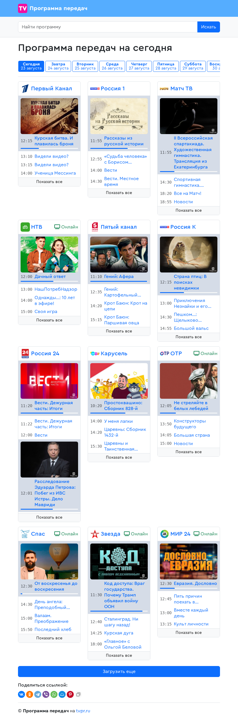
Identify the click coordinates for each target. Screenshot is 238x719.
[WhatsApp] (54, 694)
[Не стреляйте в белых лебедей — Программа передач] (188, 380)
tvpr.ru (83, 711)
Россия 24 (45, 353)
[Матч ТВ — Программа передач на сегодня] (164, 88)
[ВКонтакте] (21, 694)
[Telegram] (37, 694)
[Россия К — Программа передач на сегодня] (164, 227)
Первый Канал (51, 89)
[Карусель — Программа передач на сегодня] (95, 353)
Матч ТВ (181, 89)
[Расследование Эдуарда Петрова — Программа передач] (49, 459)
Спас (38, 534)
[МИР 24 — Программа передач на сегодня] (164, 534)
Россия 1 (113, 89)
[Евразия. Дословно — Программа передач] (188, 561)
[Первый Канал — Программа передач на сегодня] (25, 88)
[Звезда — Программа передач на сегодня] (95, 534)
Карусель (114, 353)
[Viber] (45, 694)
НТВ (36, 227)
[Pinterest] (70, 694)
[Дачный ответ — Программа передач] (49, 254)
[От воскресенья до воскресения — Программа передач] (49, 561)
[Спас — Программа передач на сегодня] (25, 534)
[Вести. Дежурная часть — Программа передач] (49, 380)
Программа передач (58, 8)
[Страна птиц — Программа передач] (188, 254)
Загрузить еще (119, 671)
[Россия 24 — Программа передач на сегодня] (25, 353)
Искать (208, 27)
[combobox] (108, 26)
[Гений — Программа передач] (119, 254)
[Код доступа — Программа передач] (119, 561)
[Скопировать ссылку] (78, 694)
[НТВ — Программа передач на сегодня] (25, 227)
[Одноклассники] (29, 694)
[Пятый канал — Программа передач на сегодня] (95, 227)
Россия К (183, 227)
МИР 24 (180, 534)
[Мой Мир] (62, 694)
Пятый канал (119, 227)
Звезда (110, 534)
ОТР (176, 353)
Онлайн (69, 227)
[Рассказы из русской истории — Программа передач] (119, 116)
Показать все (49, 182)
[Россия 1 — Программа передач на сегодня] (95, 88)
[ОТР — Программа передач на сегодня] (164, 353)
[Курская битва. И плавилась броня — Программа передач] (49, 116)
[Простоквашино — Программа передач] (119, 380)
